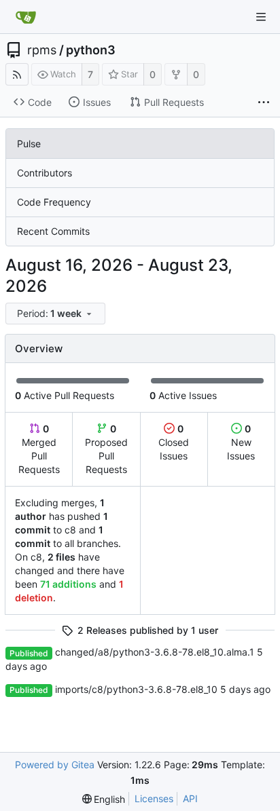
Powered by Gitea (54, 764)
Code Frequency (54, 202)
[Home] (26, 17)
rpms (41, 50)
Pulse (29, 143)
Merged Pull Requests (39, 449)
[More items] (264, 102)
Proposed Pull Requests (106, 449)
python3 (91, 50)
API (190, 798)
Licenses (154, 798)
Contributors (44, 172)
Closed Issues (173, 442)
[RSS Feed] (17, 74)
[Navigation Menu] (261, 17)
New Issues (241, 442)
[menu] (56, 314)
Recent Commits (53, 231)
